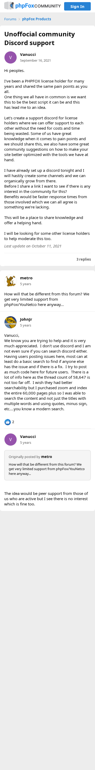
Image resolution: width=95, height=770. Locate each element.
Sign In (77, 6)
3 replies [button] (84, 259)
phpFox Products (36, 19)
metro (26, 277)
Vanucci (28, 54)
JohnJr (26, 319)
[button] (9, 422)
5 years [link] (25, 283)
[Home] (32, 6)
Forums (10, 19)
